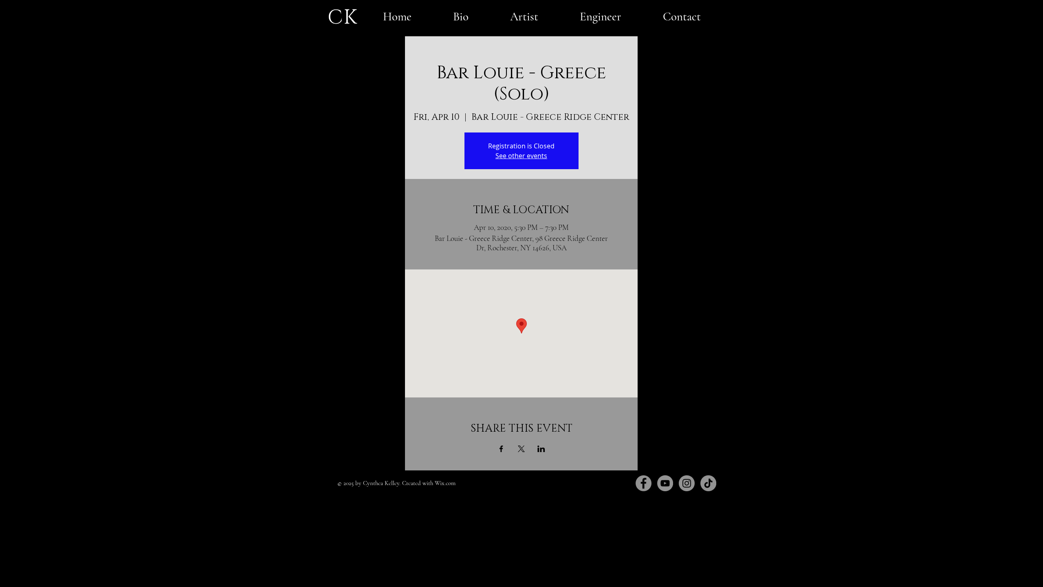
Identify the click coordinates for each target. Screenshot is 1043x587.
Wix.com (445, 483)
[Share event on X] (521, 449)
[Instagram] (687, 483)
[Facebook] (643, 483)
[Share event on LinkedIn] (541, 449)
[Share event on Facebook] (501, 449)
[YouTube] (665, 483)
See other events (521, 155)
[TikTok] (708, 483)
